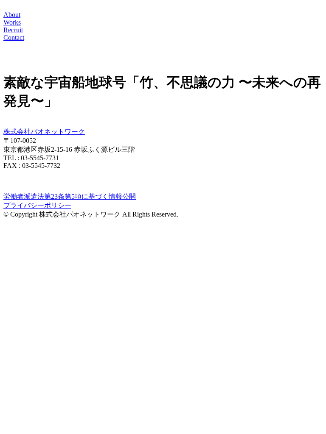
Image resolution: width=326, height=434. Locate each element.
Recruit (13, 29)
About (11, 14)
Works (12, 22)
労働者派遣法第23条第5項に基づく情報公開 (69, 196)
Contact (13, 37)
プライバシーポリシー (37, 205)
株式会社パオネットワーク (44, 131)
